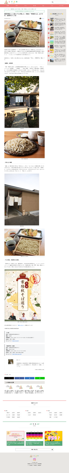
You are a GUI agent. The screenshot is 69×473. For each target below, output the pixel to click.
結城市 (7, 374)
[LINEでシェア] (40, 378)
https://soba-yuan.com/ (17, 354)
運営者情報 (39, 463)
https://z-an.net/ (15, 340)
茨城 (10, 374)
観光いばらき (20, 325)
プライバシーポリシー (34, 463)
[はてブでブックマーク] (29, 378)
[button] (53, 2)
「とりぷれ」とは (34, 462)
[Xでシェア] (9, 378)
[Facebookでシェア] (19, 378)
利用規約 (29, 463)
